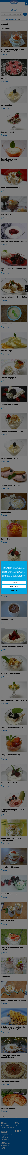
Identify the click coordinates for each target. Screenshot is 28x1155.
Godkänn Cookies (14, 586)
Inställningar (14, 590)
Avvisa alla (14, 582)
